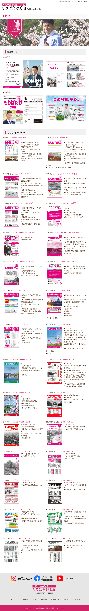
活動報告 (43, 599)
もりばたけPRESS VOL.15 (64, 359)
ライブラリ (67, 599)
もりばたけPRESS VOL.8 (20, 480)
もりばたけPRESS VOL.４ (20, 538)
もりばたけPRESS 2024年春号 (66, 174)
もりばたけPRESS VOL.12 (20, 422)
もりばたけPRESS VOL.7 (63, 480)
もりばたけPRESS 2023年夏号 (65, 203)
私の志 (34, 599)
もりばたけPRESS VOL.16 (21, 359)
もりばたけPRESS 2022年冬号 (23, 261)
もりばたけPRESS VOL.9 (63, 451)
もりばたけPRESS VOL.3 (64, 538)
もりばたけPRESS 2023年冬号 (22, 203)
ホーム (11, 599)
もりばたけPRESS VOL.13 (63, 392)
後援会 (77, 599)
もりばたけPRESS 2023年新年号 (67, 232)
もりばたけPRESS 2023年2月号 (22, 232)
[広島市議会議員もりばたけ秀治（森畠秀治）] (22, 9)
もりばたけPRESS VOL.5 (63, 509)
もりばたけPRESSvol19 (62, 290)
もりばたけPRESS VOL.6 (21, 509)
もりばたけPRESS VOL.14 (20, 392)
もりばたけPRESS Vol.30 (61, 137)
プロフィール (23, 599)
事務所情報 (55, 599)
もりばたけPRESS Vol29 (20, 174)
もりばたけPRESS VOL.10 (20, 451)
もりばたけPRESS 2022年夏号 (65, 261)
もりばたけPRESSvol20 (19, 290)
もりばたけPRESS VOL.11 (63, 422)
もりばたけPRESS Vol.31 (17, 137)
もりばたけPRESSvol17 (62, 324)
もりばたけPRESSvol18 (19, 324)
